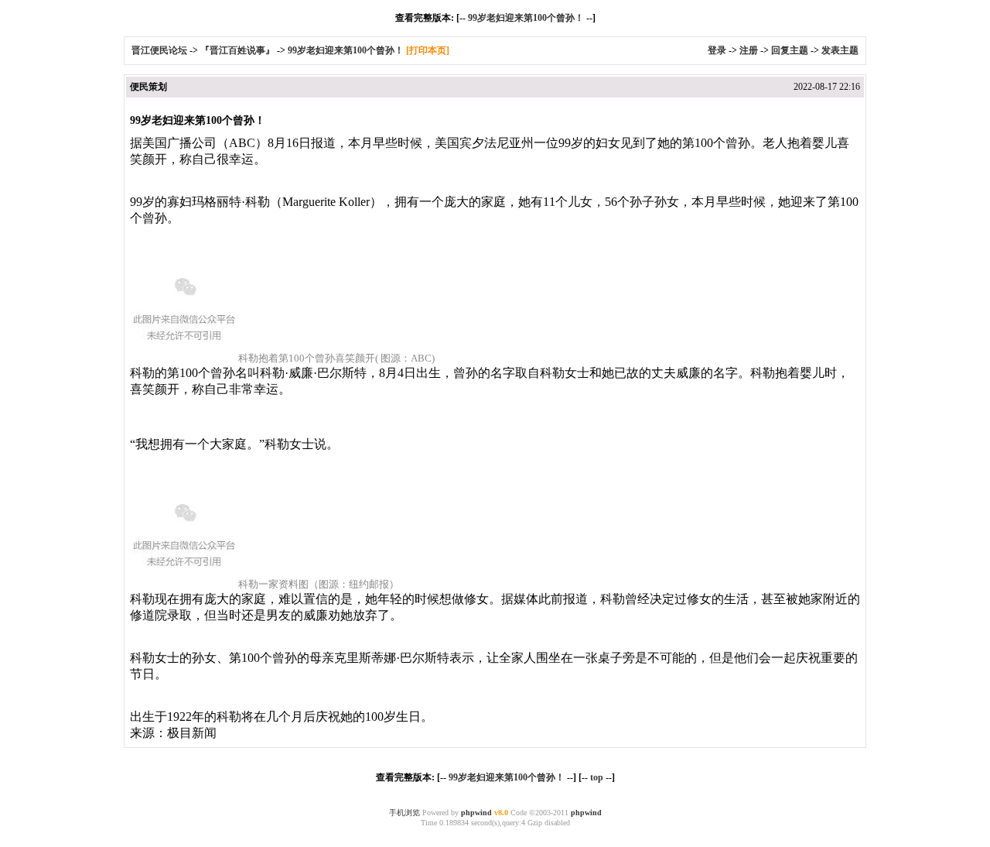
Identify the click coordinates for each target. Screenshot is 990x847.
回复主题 (789, 50)
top (596, 777)
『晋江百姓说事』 (237, 50)
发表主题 (840, 50)
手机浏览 (404, 812)
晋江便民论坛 (159, 50)
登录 (717, 50)
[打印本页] (427, 50)
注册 (748, 50)
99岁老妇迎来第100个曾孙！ (526, 17)
